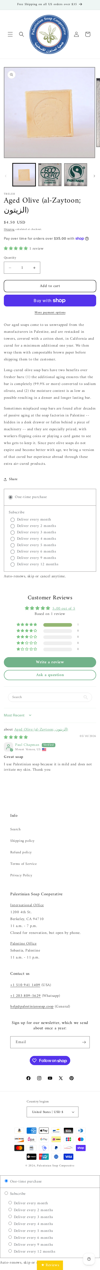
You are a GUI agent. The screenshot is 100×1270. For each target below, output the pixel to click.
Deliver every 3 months (33, 1217)
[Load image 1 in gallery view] (24, 174)
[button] (10, 34)
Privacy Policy (21, 875)
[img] (16, 737)
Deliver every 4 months (33, 1224)
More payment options (50, 313)
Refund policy (21, 852)
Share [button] (13, 479)
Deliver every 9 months (33, 1244)
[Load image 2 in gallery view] (49, 174)
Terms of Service (23, 864)
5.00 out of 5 (63, 608)
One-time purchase (25, 1181)
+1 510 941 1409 (25, 985)
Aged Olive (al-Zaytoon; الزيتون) (41, 729)
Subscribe (17, 1193)
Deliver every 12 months (34, 1251)
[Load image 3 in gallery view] (75, 174)
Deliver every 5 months (33, 1231)
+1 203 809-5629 (25, 995)
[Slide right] (94, 176)
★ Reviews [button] (50, 1265)
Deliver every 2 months (33, 1210)
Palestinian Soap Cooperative (56, 1165)
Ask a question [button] (50, 675)
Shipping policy (22, 841)
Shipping (9, 229)
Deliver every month (30, 1203)
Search (15, 829)
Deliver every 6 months (33, 1237)
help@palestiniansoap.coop (32, 1006)
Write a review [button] (50, 662)
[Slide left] (5, 176)
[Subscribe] (83, 1042)
